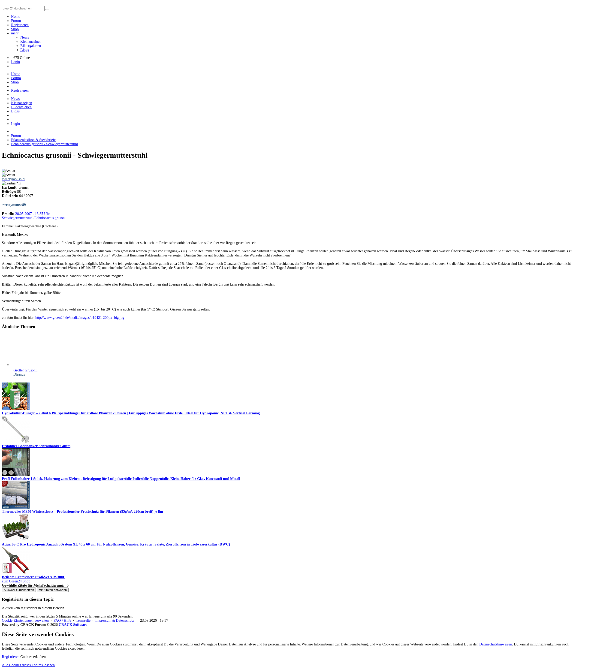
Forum (16, 21)
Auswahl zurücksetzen (19, 590)
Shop (15, 29)
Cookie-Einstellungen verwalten (25, 620)
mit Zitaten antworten (53, 590)
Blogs (24, 50)
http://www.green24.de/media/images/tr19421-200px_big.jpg (79, 317)
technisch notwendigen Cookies (44, 648)
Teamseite (83, 620)
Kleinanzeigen (30, 41)
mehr (14, 33)
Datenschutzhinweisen (495, 644)
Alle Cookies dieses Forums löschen (28, 665)
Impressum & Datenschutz (114, 620)
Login (15, 62)
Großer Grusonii (25, 370)
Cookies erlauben (33, 657)
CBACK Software (73, 625)
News (24, 37)
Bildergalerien (30, 46)
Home (15, 16)
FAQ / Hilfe (62, 620)
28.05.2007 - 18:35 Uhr (32, 214)
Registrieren (20, 25)
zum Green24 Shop (16, 581)
